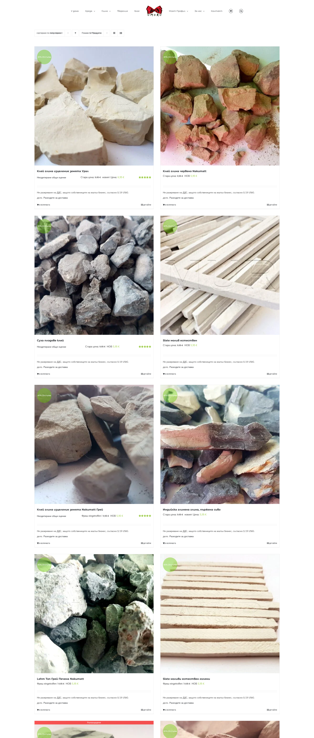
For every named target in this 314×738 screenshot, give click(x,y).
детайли (147, 205)
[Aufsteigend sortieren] (75, 33)
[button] (226, 10)
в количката (44, 205)
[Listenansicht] (121, 33)
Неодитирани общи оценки (51, 177)
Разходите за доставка (56, 198)
